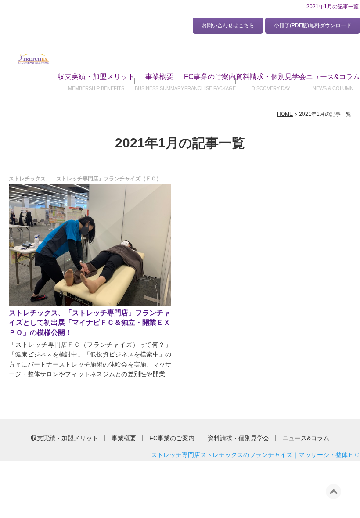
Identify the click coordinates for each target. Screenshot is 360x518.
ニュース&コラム (333, 76)
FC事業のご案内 (210, 76)
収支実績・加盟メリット (96, 76)
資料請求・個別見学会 (271, 76)
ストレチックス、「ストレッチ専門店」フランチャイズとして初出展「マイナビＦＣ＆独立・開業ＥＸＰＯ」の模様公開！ (89, 322)
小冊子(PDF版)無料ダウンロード (312, 25)
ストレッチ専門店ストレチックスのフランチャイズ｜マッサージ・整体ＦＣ (255, 454)
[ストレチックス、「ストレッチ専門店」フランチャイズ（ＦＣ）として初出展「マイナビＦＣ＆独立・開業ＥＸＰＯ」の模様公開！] (90, 245)
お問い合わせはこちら (228, 25)
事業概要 (159, 76)
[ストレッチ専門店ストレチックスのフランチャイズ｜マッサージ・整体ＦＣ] (33, 58)
